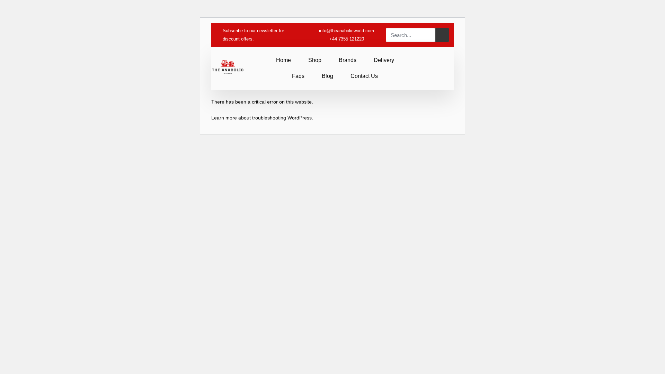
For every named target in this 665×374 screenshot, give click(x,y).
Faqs (298, 76)
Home (283, 60)
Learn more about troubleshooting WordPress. (262, 118)
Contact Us (364, 76)
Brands (347, 60)
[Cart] (443, 68)
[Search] (442, 35)
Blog (327, 76)
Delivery (384, 60)
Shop (314, 60)
